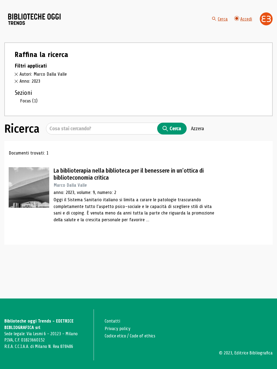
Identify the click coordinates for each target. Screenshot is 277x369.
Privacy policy (117, 328)
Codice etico (115, 335)
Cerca (223, 19)
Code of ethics (142, 335)
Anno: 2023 (29, 81)
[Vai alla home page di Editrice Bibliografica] (266, 18)
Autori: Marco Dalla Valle (43, 74)
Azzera (197, 129)
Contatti (112, 321)
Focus (29, 100)
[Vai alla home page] (34, 19)
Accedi (246, 19)
